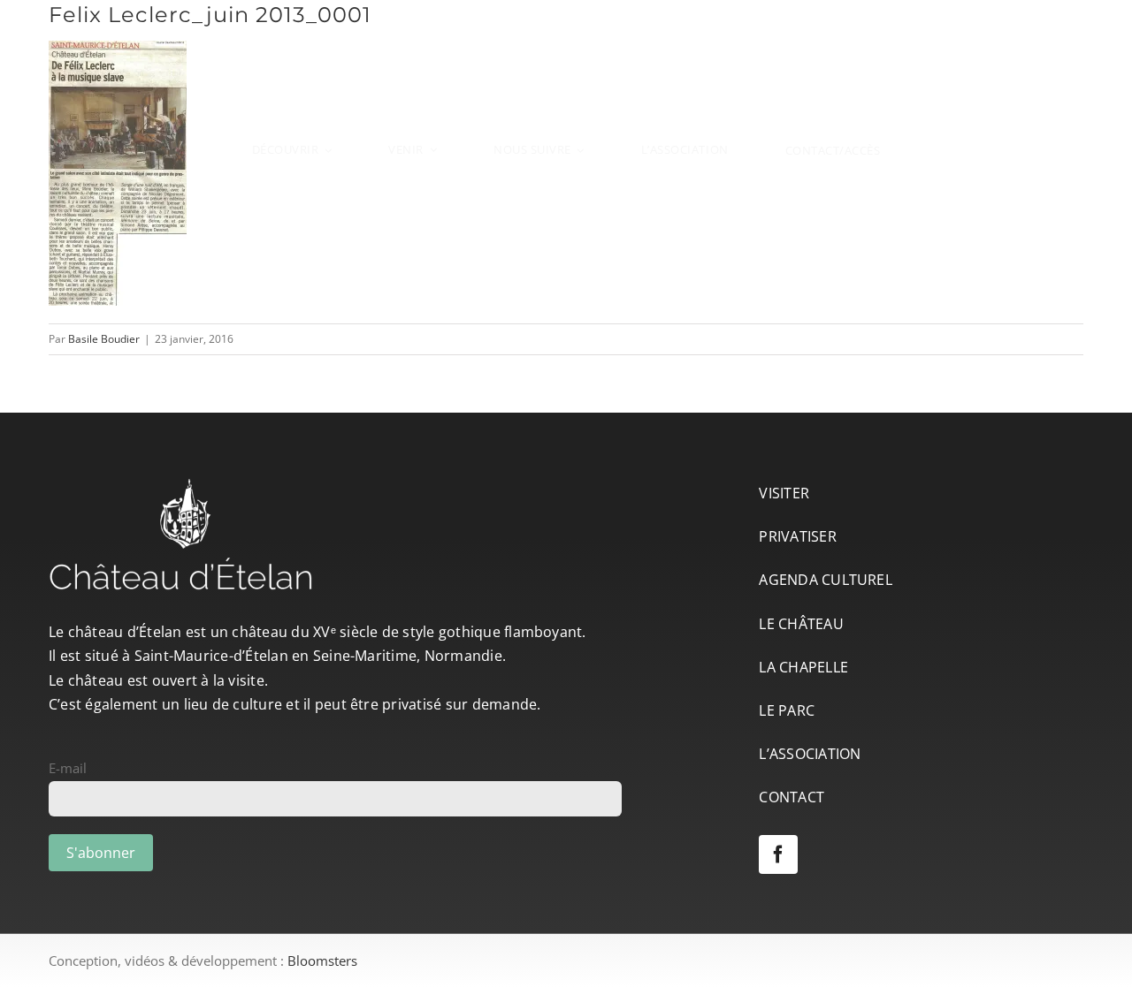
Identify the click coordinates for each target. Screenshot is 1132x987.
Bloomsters (322, 960)
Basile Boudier (104, 338)
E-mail (68, 768)
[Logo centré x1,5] (566, 29)
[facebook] (778, 854)
